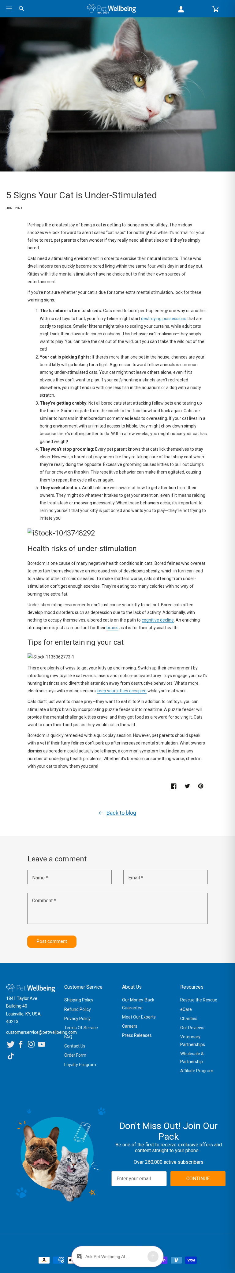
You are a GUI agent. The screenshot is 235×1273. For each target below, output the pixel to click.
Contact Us (74, 1046)
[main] (117, 489)
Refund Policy (77, 1009)
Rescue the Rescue (198, 999)
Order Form (75, 1055)
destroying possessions (163, 318)
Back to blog (121, 813)
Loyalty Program (80, 1064)
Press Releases (137, 1035)
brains (112, 627)
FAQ (68, 1036)
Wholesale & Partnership (192, 1057)
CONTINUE (198, 1178)
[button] (9, 8)
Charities (188, 1018)
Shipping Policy (78, 999)
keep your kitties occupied (122, 690)
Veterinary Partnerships (192, 1040)
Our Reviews (192, 1027)
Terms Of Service (81, 1027)
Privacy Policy (77, 1018)
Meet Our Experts (139, 1017)
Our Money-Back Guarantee (138, 1003)
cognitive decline (158, 620)
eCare (186, 1009)
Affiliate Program (196, 1070)
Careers (129, 1026)
